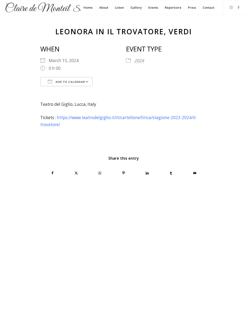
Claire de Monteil (49, 9)
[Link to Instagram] (231, 7)
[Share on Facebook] (52, 173)
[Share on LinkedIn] (147, 173)
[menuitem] (88, 7)
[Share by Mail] (194, 173)
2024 (139, 60)
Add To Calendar (70, 81)
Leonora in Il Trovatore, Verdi (123, 31)
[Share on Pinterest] (123, 173)
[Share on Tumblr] (171, 173)
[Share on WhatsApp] (100, 173)
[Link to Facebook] (238, 7)
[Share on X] (76, 173)
